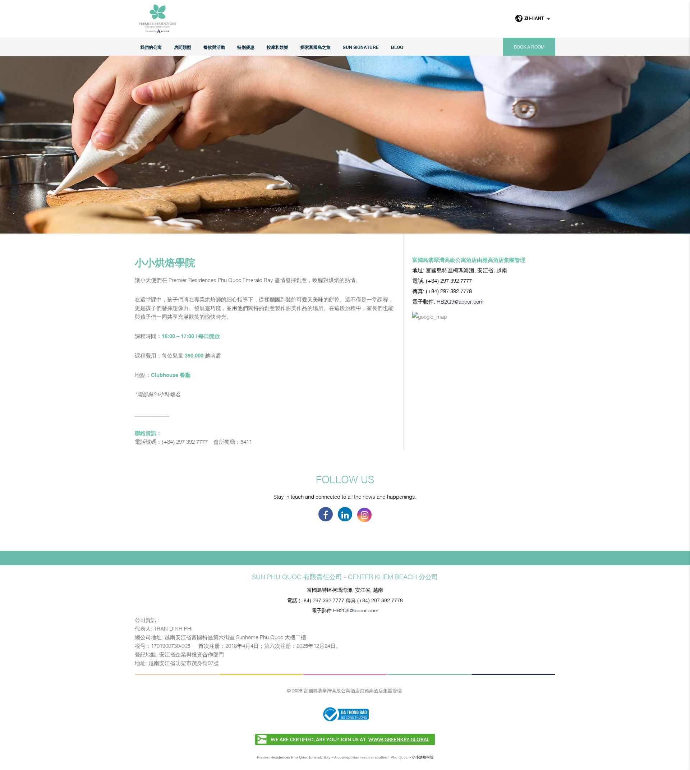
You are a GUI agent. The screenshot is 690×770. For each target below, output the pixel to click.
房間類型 (182, 47)
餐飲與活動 (214, 47)
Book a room (529, 47)
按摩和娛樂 (277, 47)
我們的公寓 (151, 47)
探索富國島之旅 (315, 47)
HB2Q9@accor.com (460, 301)
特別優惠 (245, 47)
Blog (397, 47)
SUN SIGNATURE (361, 47)
